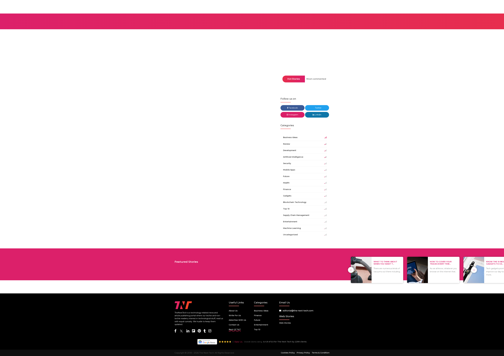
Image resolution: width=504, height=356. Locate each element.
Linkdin (317, 115)
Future (257, 320)
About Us (233, 311)
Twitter (317, 108)
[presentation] (351, 270)
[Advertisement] (252, 60)
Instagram (293, 115)
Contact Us (234, 325)
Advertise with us (237, 320)
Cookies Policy (288, 353)
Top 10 (257, 329)
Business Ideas (261, 311)
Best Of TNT (235, 329)
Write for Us (235, 315)
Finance (258, 315)
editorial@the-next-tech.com (298, 310)
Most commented (316, 79)
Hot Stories (293, 79)
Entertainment (261, 325)
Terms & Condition (320, 353)
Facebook (293, 108)
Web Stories (285, 323)
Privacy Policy (303, 353)
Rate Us (238, 342)
